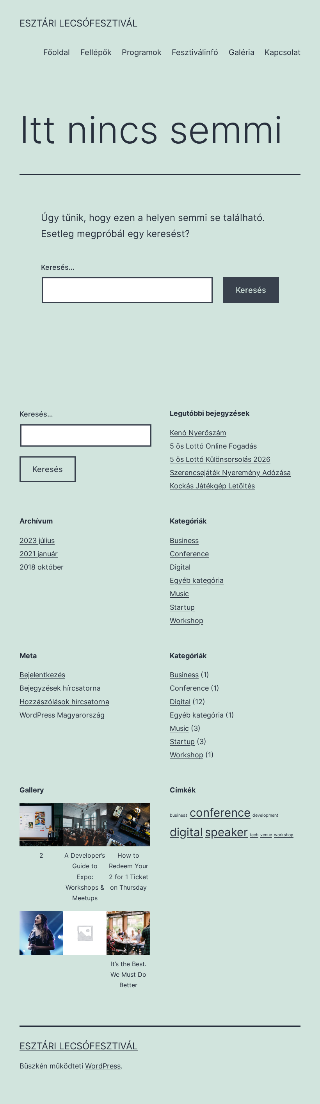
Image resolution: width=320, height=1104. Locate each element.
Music (179, 593)
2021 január (39, 554)
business (179, 815)
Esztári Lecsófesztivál (79, 23)
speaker (226, 832)
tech (254, 834)
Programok (142, 52)
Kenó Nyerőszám (198, 433)
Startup (182, 607)
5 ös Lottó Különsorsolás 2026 (220, 459)
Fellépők (96, 52)
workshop (283, 834)
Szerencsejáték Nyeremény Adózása (230, 472)
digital (186, 832)
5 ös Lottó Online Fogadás (213, 446)
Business (184, 540)
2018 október (42, 567)
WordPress (103, 1066)
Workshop (186, 620)
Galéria (241, 52)
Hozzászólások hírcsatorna (64, 702)
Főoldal (56, 52)
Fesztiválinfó (195, 52)
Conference (189, 554)
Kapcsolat (282, 52)
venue (266, 834)
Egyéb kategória (197, 580)
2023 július (37, 540)
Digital (180, 567)
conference (220, 812)
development (265, 815)
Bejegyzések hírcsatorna (60, 688)
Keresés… (58, 267)
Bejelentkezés (42, 675)
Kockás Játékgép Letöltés (212, 486)
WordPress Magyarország (62, 715)
